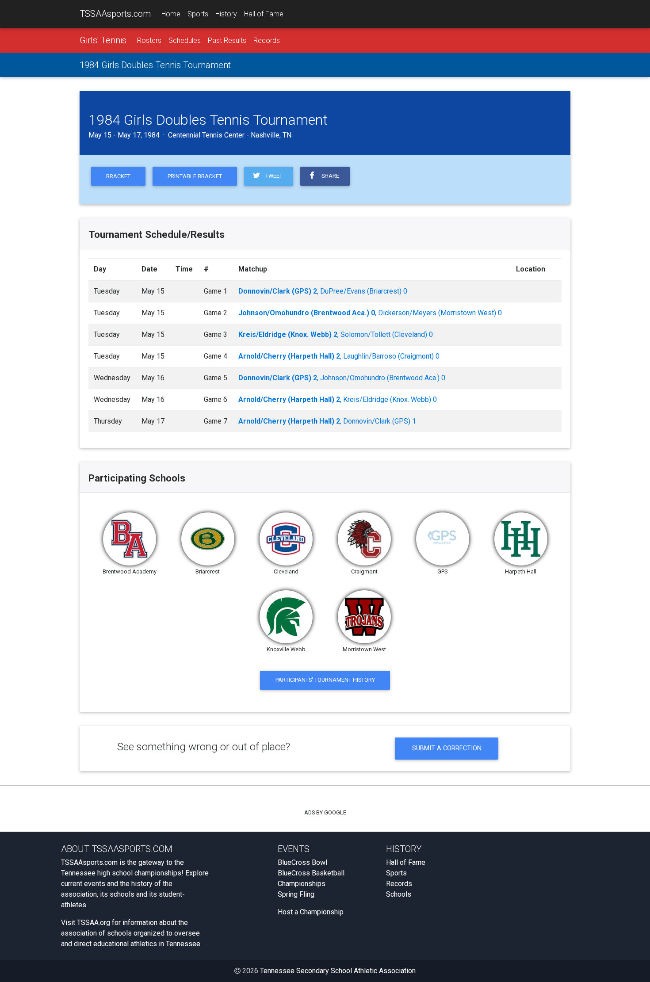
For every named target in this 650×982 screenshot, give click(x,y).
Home (170, 14)
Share (329, 175)
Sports (197, 14)
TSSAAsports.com (115, 13)
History (226, 14)
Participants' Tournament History (325, 679)
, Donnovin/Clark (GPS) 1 (327, 421)
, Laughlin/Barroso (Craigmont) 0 (339, 356)
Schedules (184, 40)
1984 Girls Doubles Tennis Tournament (155, 65)
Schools (398, 894)
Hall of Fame (263, 14)
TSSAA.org (93, 922)
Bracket (118, 176)
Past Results (227, 40)
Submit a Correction (447, 748)
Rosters (149, 40)
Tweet (273, 175)
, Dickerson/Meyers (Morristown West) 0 (370, 313)
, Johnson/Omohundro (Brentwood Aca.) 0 (341, 378)
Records (266, 40)
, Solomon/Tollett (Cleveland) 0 (335, 334)
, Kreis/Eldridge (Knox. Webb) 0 (337, 399)
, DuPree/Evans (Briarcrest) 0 (322, 291)
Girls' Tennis (103, 40)
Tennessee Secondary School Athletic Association (338, 971)
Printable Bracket (195, 176)
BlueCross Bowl (302, 862)
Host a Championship (311, 912)
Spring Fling (296, 894)
